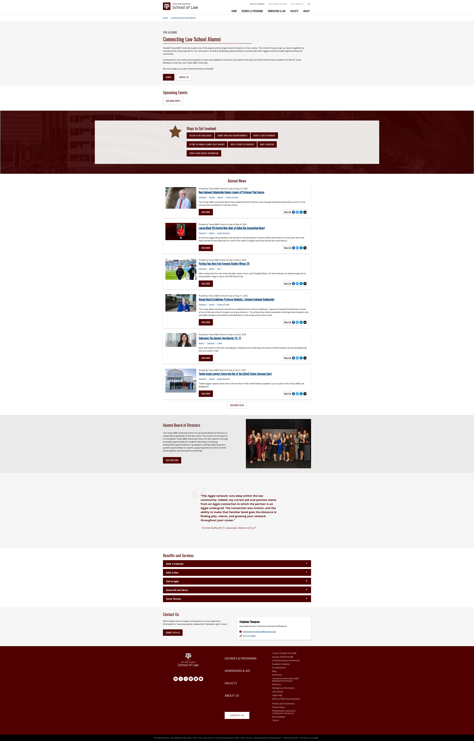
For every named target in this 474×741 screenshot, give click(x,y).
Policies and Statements (283, 704)
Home (234, 11)
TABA (219, 343)
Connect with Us (173, 632)
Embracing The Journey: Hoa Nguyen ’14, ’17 (220, 338)
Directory (276, 684)
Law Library (277, 691)
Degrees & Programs (252, 11)
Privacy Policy (278, 707)
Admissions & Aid (276, 11)
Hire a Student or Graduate (242, 144)
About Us (232, 695)
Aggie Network (223, 233)
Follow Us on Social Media (200, 135)
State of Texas (198, 738)
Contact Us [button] (184, 77)
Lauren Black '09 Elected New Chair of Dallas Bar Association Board (232, 228)
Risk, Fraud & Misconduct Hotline (227, 738)
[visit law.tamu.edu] (180, 9)
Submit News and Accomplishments (232, 135)
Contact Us (237, 715)
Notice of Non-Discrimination (286, 699)
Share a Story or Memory (264, 135)
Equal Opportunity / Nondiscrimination (267, 738)
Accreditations (279, 668)
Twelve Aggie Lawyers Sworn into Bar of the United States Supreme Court (235, 374)
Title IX (275, 720)
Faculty (294, 11)
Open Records (209, 738)
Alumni (220, 197)
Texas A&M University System (180, 738)
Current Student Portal (283, 653)
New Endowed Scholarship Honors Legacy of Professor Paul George (231, 192)
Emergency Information (283, 688)
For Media (297, 4)
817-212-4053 (249, 635)
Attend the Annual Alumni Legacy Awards (207, 144)
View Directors (172, 460)
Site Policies (304, 738)
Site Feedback (278, 717)
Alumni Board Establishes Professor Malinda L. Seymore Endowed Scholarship (236, 299)
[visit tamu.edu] (188, 661)
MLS (219, 269)
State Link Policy (246, 738)
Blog (274, 671)
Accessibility (314, 738)
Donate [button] (169, 77)
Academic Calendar (281, 664)
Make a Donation (267, 144)
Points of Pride (232, 197)
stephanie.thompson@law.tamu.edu (259, 631)
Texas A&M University (161, 738)
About (306, 11)
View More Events (173, 100)
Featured (202, 197)
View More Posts (237, 405)
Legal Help (277, 695)
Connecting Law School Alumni (183, 18)
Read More (205, 212)
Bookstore (277, 675)
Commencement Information (286, 660)
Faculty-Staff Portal (281, 657)
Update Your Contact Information (203, 153)
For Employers (277, 4)
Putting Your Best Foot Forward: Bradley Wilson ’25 (224, 263)
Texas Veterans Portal (290, 738)
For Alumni (257, 4)
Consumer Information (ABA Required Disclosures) (285, 679)
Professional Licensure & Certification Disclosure (283, 712)
